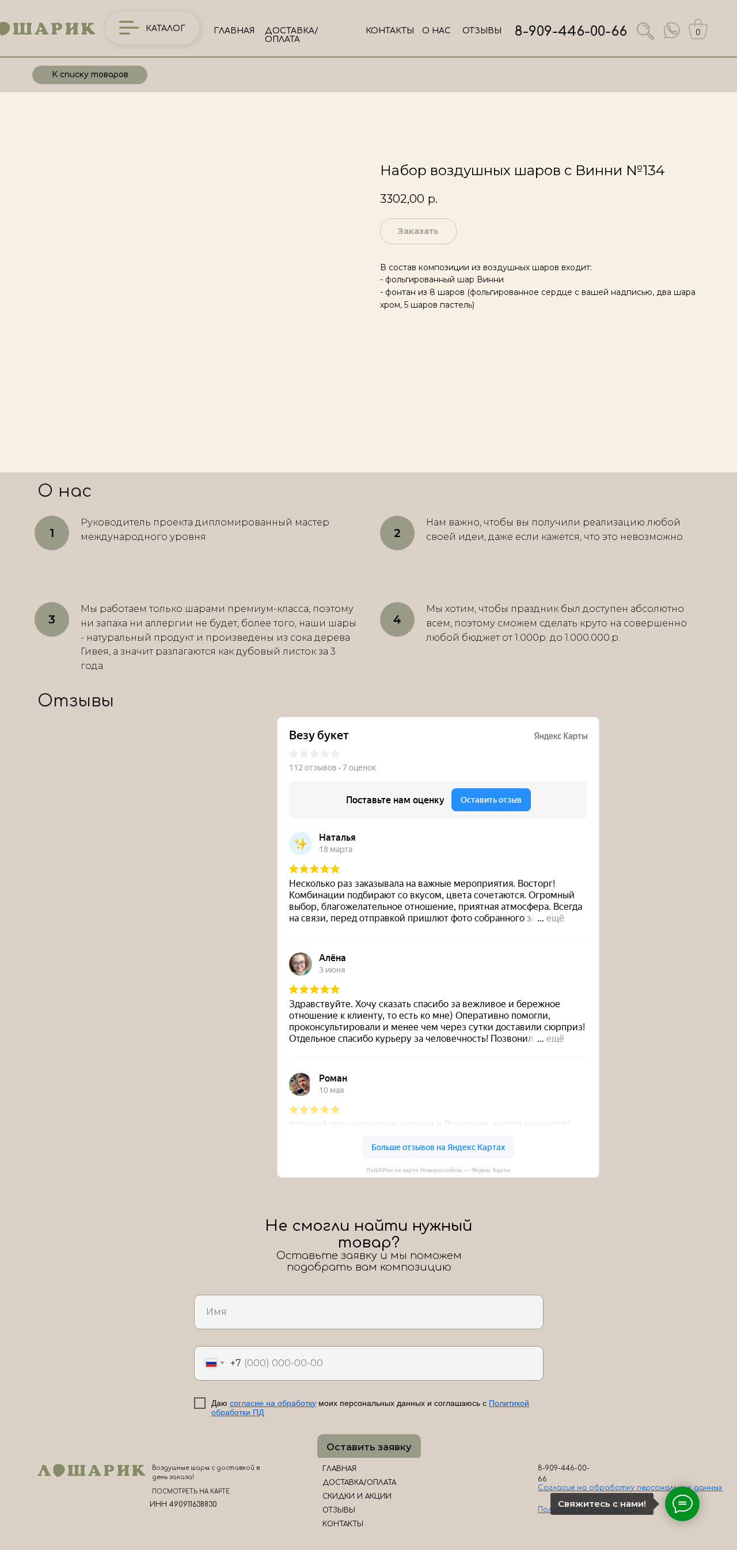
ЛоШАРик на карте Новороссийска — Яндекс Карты (438, 1170)
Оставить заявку (368, 1447)
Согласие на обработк (584, 1488)
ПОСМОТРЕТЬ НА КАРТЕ (191, 1491)
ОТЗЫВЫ (482, 31)
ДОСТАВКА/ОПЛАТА (291, 35)
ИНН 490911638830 (183, 1504)
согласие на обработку (273, 1403)
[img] (672, 30)
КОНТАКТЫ (390, 31)
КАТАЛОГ (165, 28)
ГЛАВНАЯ (234, 31)
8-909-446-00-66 (571, 31)
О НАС (436, 31)
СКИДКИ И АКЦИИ (357, 1496)
